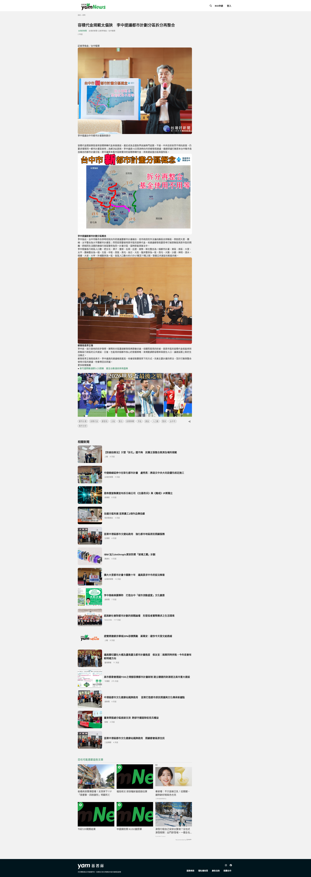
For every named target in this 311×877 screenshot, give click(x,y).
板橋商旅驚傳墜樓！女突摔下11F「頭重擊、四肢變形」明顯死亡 (95, 793)
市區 (140, 421)
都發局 (105, 421)
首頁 (79, 15)
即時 (83, 15)
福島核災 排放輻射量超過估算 (132, 791)
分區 (113, 421)
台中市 (173, 421)
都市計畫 (83, 421)
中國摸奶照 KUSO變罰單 (129, 829)
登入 (229, 5)
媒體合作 (227, 870)
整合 (121, 421)
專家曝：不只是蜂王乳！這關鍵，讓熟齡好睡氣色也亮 (172, 793)
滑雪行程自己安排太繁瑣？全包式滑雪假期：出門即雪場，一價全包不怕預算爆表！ (172, 831)
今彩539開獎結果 (87, 829)
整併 (164, 421)
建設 (147, 421)
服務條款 (190, 870)
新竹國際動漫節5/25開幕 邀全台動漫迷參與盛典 (104, 368)
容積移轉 (130, 421)
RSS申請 (219, 5)
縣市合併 (83, 426)
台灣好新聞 (82, 31)
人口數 (156, 421)
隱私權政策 (203, 870)
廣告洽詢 (216, 870)
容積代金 (94, 421)
